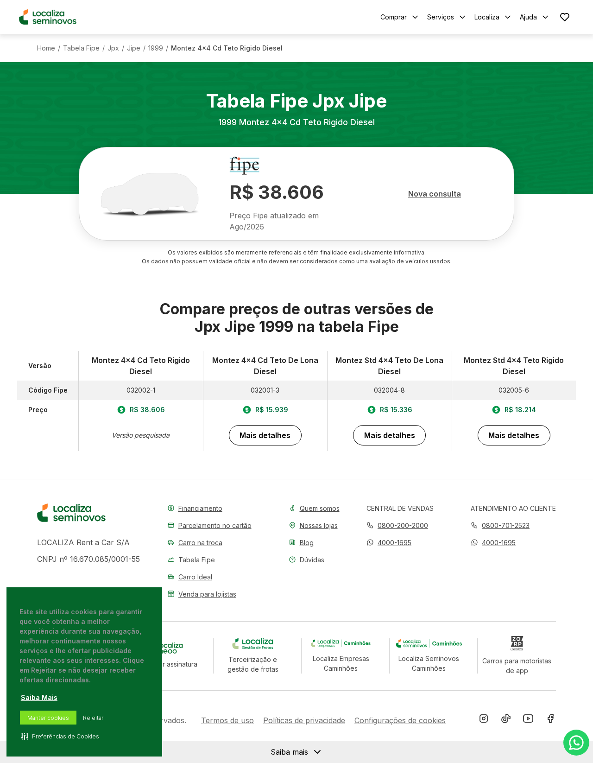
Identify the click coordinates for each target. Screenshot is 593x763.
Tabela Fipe (81, 48)
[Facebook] (550, 720)
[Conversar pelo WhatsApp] (576, 743)
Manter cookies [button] (48, 717)
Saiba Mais (39, 697)
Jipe (133, 48)
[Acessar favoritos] (565, 17)
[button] (388, 542)
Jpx (113, 48)
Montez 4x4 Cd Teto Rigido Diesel (227, 48)
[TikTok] (505, 720)
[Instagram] (483, 720)
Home (46, 48)
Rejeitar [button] (93, 717)
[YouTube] (528, 720)
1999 (155, 48)
